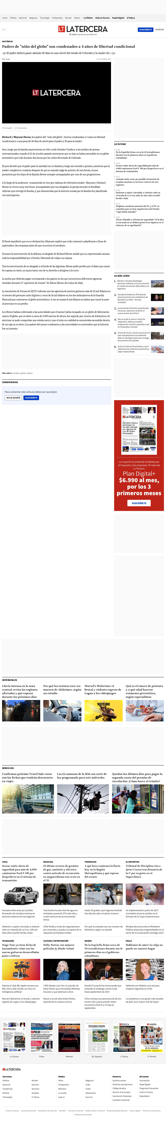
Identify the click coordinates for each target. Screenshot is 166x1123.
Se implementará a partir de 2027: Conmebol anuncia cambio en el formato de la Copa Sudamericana (142, 913)
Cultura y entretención (55, 941)
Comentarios (22, 128)
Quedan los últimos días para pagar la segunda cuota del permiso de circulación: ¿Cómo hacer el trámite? (137, 778)
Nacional (23, 17)
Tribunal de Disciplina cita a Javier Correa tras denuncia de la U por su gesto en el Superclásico (144, 871)
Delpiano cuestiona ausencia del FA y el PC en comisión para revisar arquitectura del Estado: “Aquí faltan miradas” (138, 209)
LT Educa (131, 17)
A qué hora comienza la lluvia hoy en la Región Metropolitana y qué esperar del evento (102, 871)
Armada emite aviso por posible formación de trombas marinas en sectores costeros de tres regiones (137, 182)
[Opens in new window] (69, 1052)
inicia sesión (13, 397)
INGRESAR (159, 29)
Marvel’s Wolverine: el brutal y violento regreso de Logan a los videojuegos (103, 690)
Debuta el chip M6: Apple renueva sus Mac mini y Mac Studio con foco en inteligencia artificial (20, 988)
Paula (129, 941)
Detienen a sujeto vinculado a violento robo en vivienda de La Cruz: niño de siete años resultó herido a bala (138, 196)
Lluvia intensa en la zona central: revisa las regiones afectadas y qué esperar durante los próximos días (20, 692)
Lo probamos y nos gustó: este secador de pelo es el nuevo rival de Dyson (145, 1000)
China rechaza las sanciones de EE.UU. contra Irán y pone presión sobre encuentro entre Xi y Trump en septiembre (103, 1003)
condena (16, 373)
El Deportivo (57, 17)
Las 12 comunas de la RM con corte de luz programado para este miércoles (82, 776)
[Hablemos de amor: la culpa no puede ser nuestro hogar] (145, 969)
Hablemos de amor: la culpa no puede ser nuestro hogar (144, 947)
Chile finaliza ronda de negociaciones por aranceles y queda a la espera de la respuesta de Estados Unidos (62, 929)
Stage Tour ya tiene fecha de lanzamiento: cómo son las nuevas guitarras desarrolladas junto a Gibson (20, 950)
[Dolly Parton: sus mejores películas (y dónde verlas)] (62, 969)
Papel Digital (118, 17)
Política (13, 17)
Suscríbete (32, 397)
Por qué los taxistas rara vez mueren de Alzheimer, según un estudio (62, 690)
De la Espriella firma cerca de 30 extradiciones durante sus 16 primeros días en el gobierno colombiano (138, 155)
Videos (77, 17)
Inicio (5, 17)
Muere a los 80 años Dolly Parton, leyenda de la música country (59, 1000)
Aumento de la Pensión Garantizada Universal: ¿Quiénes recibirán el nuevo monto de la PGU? (133, 311)
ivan (8, 59)
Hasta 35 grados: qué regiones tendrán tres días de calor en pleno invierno (103, 912)
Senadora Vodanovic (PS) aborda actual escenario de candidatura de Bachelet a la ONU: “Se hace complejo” (133, 298)
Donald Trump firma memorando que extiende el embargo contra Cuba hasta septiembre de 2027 (103, 988)
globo (23, 373)
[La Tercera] (14, 1052)
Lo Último (88, 17)
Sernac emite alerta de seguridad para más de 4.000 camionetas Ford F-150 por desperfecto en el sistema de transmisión (140, 169)
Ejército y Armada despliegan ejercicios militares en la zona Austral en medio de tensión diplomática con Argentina (133, 285)
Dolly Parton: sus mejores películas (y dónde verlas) (58, 947)
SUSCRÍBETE (139, 503)
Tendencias (90, 862)
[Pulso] (41, 1052)
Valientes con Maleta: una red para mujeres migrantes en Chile (142, 987)
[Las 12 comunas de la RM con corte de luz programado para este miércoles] (83, 799)
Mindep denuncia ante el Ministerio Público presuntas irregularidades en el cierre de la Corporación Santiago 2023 (145, 929)
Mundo (68, 17)
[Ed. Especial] (96, 1052)
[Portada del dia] (139, 453)
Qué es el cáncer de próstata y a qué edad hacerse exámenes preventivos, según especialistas (134, 349)
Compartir (8, 128)
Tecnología (45, 17)
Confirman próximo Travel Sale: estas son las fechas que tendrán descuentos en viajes (27, 778)
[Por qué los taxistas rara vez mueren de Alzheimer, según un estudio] (62, 710)
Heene (30, 373)
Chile (5, 862)
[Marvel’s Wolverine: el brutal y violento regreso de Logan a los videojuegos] (104, 710)
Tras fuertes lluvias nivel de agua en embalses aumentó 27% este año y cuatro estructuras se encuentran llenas (60, 915)
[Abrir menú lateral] (4, 30)
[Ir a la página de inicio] (83, 30)
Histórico (7, 41)
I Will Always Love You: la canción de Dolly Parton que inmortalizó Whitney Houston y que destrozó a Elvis (61, 988)
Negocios (33, 17)
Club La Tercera (102, 17)
